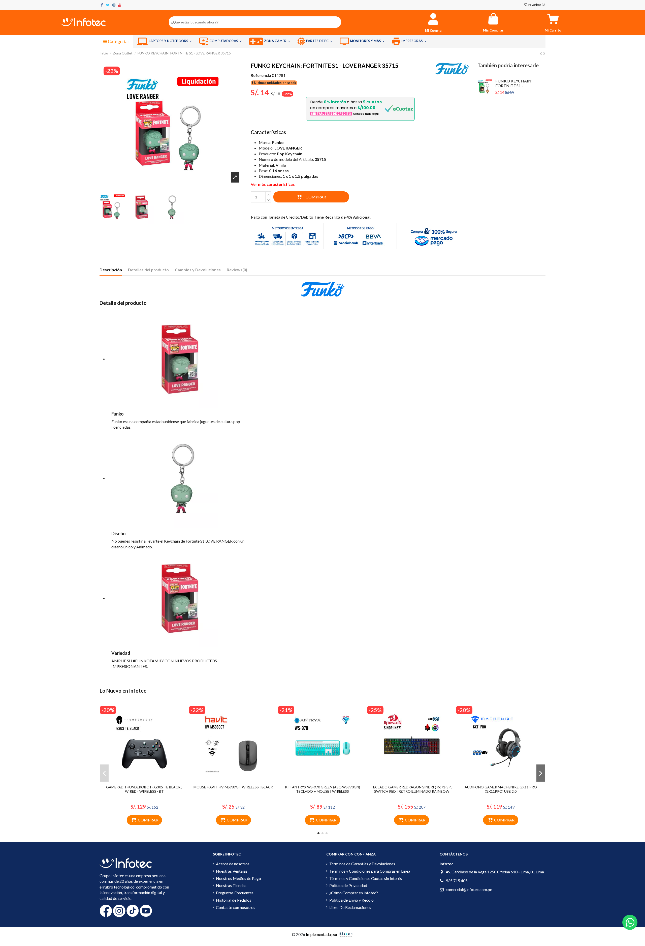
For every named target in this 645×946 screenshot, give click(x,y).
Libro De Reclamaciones (350, 907)
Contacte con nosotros (235, 907)
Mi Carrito (553, 30)
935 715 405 (457, 880)
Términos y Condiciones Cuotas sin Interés (365, 878)
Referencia (261, 75)
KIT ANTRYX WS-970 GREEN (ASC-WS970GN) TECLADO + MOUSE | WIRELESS (322, 789)
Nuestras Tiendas (231, 885)
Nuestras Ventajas (231, 871)
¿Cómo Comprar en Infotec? (353, 892)
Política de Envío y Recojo (351, 900)
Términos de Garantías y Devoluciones (362, 863)
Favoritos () (536, 5)
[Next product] (544, 53)
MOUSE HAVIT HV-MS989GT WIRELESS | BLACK (233, 787)
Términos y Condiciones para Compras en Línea (369, 871)
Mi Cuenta (433, 30)
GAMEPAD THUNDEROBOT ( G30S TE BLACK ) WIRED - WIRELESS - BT (144, 789)
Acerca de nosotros (232, 863)
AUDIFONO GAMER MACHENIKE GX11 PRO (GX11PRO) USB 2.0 (501, 789)
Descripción (111, 269)
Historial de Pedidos (233, 900)
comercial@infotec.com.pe (469, 889)
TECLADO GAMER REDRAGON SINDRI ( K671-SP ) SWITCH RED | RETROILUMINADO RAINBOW (412, 789)
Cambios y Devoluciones (198, 269)
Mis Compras (493, 30)
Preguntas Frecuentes (234, 892)
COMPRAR (316, 196)
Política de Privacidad (348, 885)
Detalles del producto (148, 269)
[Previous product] (541, 53)
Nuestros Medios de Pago (238, 878)
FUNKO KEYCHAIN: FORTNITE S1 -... (513, 83)
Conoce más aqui (366, 114)
